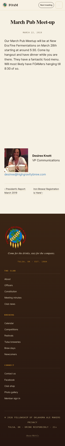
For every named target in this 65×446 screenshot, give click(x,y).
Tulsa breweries (12, 342)
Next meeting (46, 5)
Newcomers (10, 354)
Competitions (11, 329)
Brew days (9, 348)
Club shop (9, 386)
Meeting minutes (12, 297)
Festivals (8, 335)
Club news (9, 304)
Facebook (9, 379)
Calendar (9, 323)
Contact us (10, 373)
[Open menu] (59, 5)
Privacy (32, 422)
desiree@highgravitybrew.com (25, 174)
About (7, 279)
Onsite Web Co (32, 435)
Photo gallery (11, 392)
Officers (8, 285)
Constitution (10, 291)
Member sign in (12, 398)
